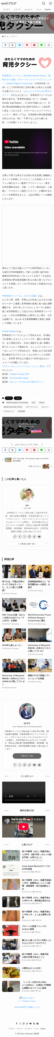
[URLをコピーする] (49, 45)
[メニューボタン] (50, 3)
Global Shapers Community (17, 403)
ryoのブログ (8, 3)
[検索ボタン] (43, 3)
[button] (5, 45)
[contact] (39, 765)
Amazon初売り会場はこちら (27, 1007)
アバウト (12, 1029)
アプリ (8, 27)
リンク (36, 1029)
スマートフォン (32, 407)
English (43, 1029)
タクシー (45, 407)
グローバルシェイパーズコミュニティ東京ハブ (25, 366)
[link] (15, 537)
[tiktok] (34, 537)
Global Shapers (9, 331)
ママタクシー (9, 411)
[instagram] (29, 537)
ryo (27, 505)
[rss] (34, 1023)
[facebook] (20, 537)
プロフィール (27, 756)
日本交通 (21, 411)
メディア (20, 1029)
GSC (33, 403)
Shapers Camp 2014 (19, 374)
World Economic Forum (13, 407)
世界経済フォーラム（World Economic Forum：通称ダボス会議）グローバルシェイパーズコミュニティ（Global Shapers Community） (27, 79)
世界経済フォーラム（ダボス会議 (19, 296)
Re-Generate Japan (19, 378)
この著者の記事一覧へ (27, 544)
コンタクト (28, 1029)
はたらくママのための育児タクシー (27, 382)
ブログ (17, 27)
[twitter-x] (24, 537)
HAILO (41, 403)
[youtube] (39, 537)
